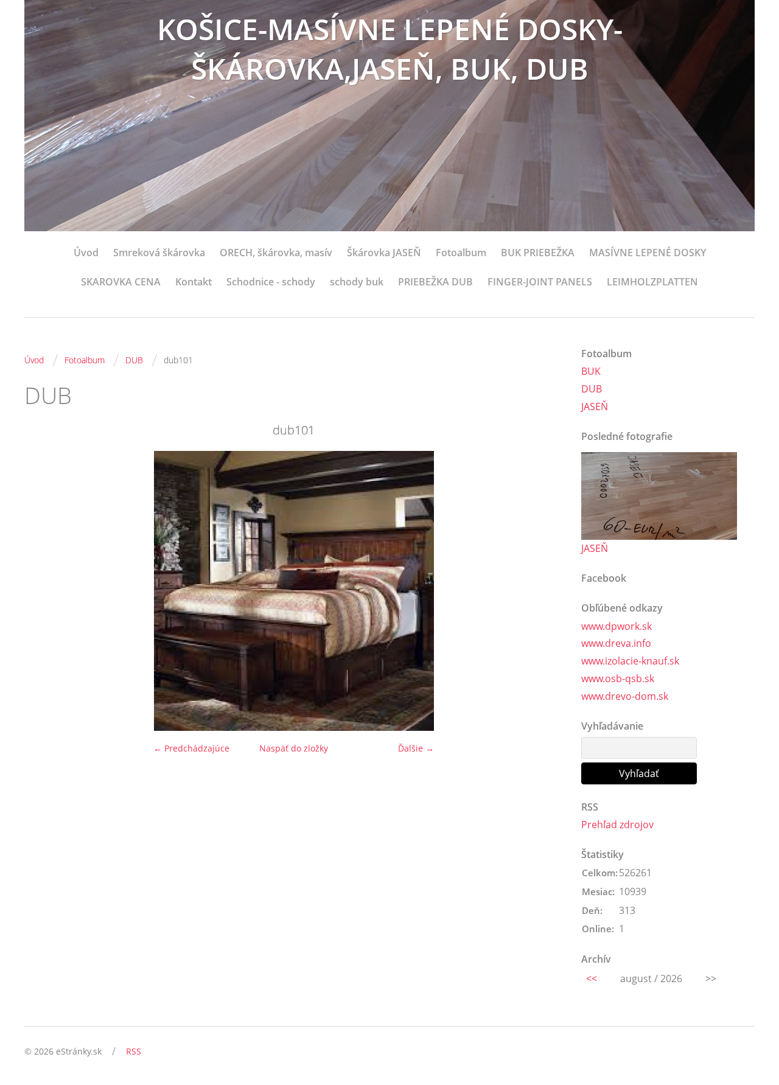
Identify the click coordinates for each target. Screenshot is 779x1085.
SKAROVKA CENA (121, 281)
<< (591, 978)
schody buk (356, 281)
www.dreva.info (616, 643)
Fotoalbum (461, 252)
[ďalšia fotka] (543, 591)
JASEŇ (594, 406)
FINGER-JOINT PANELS (539, 281)
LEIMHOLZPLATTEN (652, 281)
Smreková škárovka (159, 252)
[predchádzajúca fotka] (44, 591)
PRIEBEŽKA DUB (435, 281)
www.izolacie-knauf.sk (630, 661)
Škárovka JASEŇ (384, 252)
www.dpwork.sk (616, 626)
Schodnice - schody (270, 281)
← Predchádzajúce (191, 748)
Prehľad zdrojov (617, 824)
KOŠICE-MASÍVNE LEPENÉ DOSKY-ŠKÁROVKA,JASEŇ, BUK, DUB (390, 48)
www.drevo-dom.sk (624, 696)
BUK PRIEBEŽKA (538, 252)
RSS (133, 1051)
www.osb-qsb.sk (617, 678)
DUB (134, 360)
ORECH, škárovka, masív (276, 252)
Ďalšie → (416, 748)
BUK (591, 371)
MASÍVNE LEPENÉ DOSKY (647, 252)
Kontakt (193, 281)
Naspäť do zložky (293, 748)
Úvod (86, 252)
